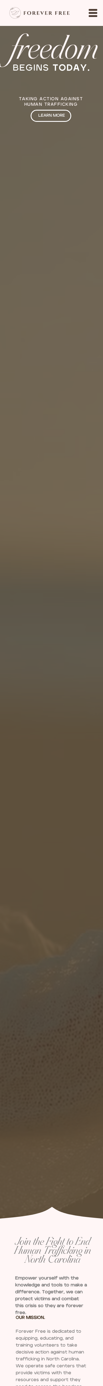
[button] (93, 13)
